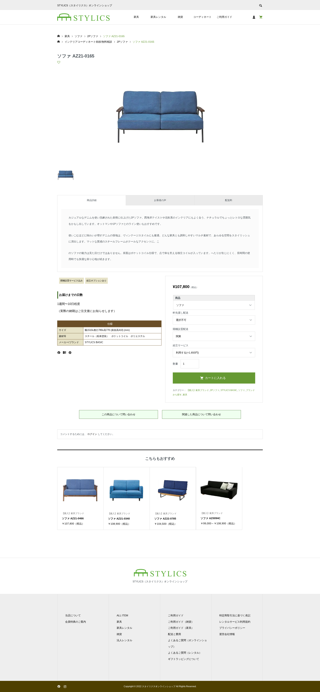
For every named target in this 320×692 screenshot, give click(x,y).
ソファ (241, 390)
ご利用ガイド (224, 16)
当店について (73, 615)
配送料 (228, 200)
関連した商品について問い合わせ (201, 414)
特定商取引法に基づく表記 (234, 615)
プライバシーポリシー (232, 627)
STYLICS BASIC (229, 390)
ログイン (92, 434)
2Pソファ (214, 390)
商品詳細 (91, 200)
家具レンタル (158, 16)
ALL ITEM (122, 615)
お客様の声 (160, 200)
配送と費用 (174, 634)
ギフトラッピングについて (183, 659)
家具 (136, 16)
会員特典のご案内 (75, 621)
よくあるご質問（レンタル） (185, 652)
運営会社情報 (227, 634)
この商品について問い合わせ (118, 414)
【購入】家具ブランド (198, 390)
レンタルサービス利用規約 (234, 621)
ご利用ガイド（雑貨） (181, 621)
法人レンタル (124, 640)
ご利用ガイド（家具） (181, 627)
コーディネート (202, 16)
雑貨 (180, 16)
